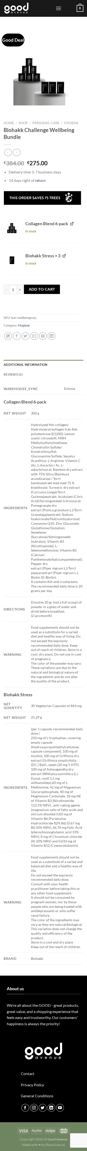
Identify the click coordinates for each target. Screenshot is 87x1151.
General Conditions (37, 1095)
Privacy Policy (32, 1084)
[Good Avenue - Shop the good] (28, 8)
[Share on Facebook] (17, 336)
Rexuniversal (55, 1145)
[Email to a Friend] (34, 336)
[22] (12, 260)
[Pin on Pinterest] (43, 336)
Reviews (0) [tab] (13, 374)
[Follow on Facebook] (25, 1108)
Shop (23, 123)
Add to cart (42, 289)
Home (9, 123)
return (40, 180)
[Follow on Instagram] (34, 1108)
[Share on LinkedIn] (52, 336)
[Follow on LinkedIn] (51, 1108)
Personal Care (45, 123)
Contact (27, 1073)
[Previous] (8, 110)
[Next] (21, 110)
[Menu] (58, 8)
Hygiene (71, 123)
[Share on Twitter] (25, 336)
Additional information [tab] (26, 365)
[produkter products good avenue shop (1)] (12, 228)
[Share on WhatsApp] (8, 336)
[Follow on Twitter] (43, 1108)
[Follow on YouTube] (60, 1108)
